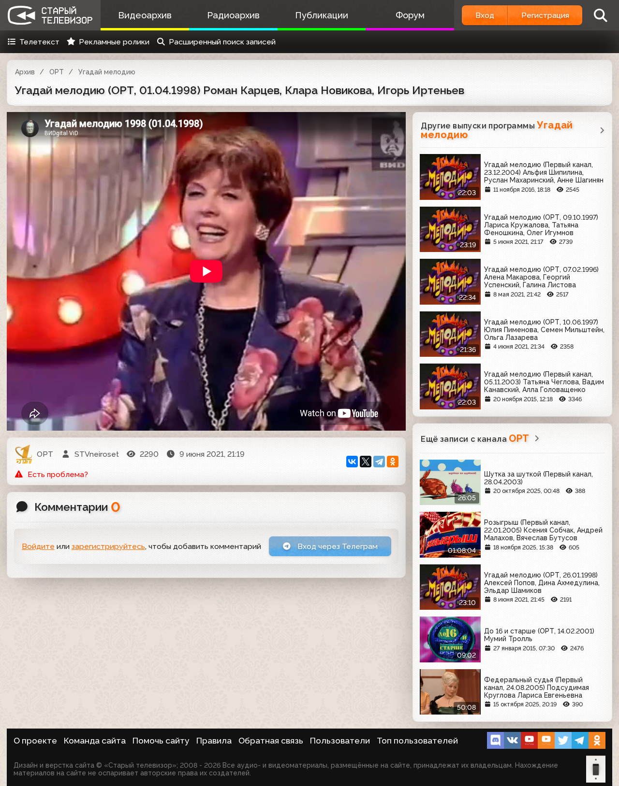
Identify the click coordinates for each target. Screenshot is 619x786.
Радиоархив (233, 15)
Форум (410, 15)
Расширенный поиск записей (222, 41)
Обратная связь (270, 740)
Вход (484, 15)
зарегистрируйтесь (108, 546)
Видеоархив (145, 15)
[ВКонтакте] (352, 461)
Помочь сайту (161, 740)
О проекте (35, 740)
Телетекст (39, 41)
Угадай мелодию (106, 72)
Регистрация (545, 15)
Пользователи (340, 740)
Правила (214, 740)
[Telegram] (379, 461)
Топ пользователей (417, 740)
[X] (365, 461)
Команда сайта (95, 740)
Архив (25, 72)
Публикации (321, 15)
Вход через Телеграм (336, 546)
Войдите (38, 546)
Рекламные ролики (114, 41)
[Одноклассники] (392, 461)
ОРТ (56, 72)
